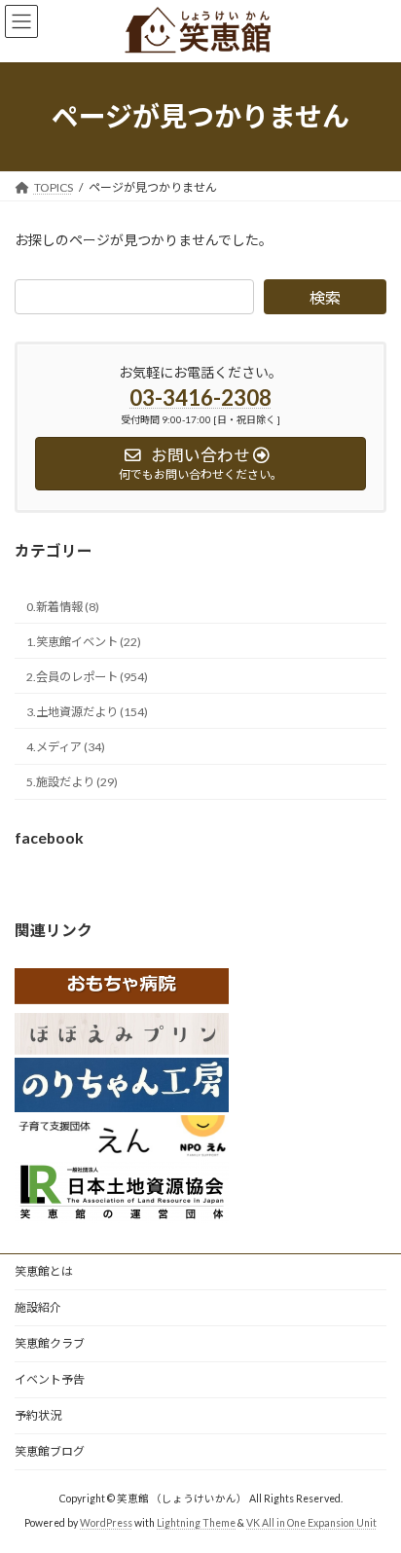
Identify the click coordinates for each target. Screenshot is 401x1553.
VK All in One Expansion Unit (311, 1523)
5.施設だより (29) (72, 782)
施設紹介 (38, 1307)
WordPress (106, 1523)
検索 (325, 297)
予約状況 (38, 1415)
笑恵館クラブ (50, 1343)
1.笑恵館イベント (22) (83, 640)
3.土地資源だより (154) (87, 711)
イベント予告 (50, 1379)
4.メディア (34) (65, 747)
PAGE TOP (372, 1485)
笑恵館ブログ (50, 1451)
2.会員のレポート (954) (87, 676)
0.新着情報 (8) (62, 605)
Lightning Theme (196, 1523)
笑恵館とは (44, 1271)
